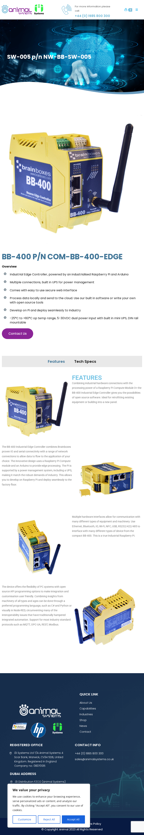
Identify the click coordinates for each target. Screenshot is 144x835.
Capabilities (88, 708)
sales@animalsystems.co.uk (94, 759)
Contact (85, 732)
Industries (86, 714)
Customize (24, 819)
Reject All (49, 819)
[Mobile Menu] (135, 10)
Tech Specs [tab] (85, 361)
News (83, 726)
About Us (86, 703)
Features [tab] (56, 361)
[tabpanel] (72, 514)
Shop (83, 720)
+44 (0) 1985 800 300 (89, 753)
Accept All (73, 819)
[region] (49, 806)
